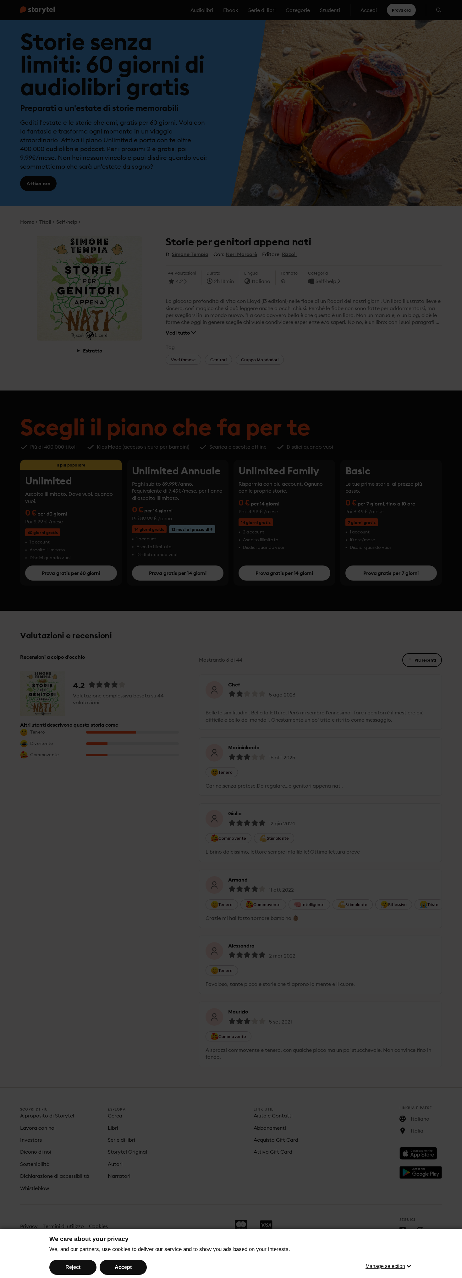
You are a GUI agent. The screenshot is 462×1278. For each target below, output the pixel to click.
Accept (123, 1267)
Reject (72, 1267)
